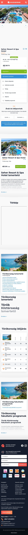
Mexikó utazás (18, 492)
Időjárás (7, 96)
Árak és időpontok (9, 81)
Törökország (4, 54)
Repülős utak (4, 484)
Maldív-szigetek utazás (20, 493)
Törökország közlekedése (8, 280)
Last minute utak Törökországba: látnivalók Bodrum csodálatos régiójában (12, 503)
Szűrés (7, 117)
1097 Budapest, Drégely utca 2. (8, 523)
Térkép (6, 89)
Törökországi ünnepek (7, 286)
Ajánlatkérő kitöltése (8, 76)
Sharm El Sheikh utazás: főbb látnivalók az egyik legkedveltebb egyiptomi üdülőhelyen (12, 508)
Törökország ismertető (10, 92)
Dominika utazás (19, 486)
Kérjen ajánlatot (7, 512)
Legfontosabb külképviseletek (9, 277)
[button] (2, 25)
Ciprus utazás (18, 487)
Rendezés (20, 117)
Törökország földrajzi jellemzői (9, 279)
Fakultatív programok (10, 100)
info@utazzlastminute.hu (8, 525)
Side (9, 54)
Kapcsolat (3, 490)
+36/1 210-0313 (9, 519)
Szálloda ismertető (9, 85)
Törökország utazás (19, 489)
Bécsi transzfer (4, 486)
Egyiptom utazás (19, 484)
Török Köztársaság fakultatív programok (11, 407)
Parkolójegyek (4, 487)
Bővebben (3, 192)
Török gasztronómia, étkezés (9, 288)
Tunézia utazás (18, 490)
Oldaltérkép (3, 492)
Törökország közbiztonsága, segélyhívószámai (13, 282)
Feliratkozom (22, 464)
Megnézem (6, 71)
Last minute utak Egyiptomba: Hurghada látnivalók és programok (13, 499)
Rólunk (2, 489)
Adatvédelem (14, 532)
